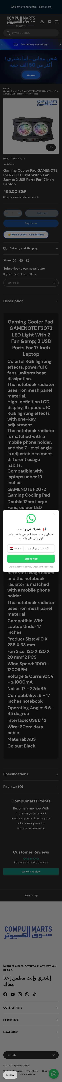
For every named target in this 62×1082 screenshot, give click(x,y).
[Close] (54, 515)
